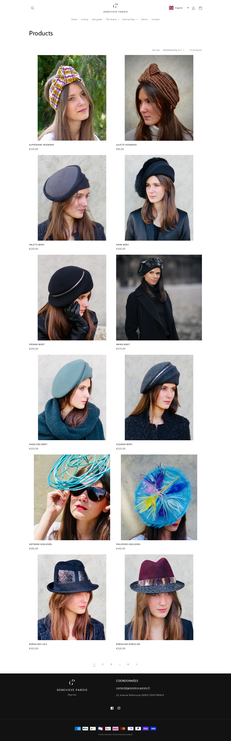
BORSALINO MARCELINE (128, 644)
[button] (32, 8)
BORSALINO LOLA (38, 644)
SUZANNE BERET (124, 444)
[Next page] (136, 664)
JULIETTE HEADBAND (126, 144)
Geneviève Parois (110, 734)
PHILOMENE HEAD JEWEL (128, 544)
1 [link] (94, 664)
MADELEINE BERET (38, 444)
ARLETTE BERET (37, 244)
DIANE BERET (122, 244)
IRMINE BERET (123, 344)
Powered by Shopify (125, 734)
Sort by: (156, 50)
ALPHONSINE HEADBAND (41, 144)
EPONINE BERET (37, 344)
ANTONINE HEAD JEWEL (40, 544)
